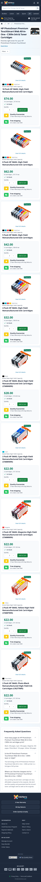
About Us (4, 824)
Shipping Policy (6, 833)
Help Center (26, 824)
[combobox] (20, 8)
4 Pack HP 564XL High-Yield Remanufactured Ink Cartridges (17, 309)
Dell (18, 14)
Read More (4, 46)
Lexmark (36, 14)
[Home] (2, 24)
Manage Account (7, 841)
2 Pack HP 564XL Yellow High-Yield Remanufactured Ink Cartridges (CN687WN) (18, 610)
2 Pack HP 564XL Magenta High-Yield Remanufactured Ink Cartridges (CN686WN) (19, 535)
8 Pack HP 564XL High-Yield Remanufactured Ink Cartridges (17, 163)
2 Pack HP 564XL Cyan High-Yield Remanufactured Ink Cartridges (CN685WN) (17, 459)
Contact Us (25, 833)
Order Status (6, 847)
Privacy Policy (14, 876)
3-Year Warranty (20, 802)
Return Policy (26, 827)
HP (30, 14)
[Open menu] (2, 3)
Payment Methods (7, 830)
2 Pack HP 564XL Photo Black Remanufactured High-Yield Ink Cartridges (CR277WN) (17, 686)
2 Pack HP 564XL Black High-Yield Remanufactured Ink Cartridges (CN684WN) (17, 383)
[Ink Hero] (9, 3)
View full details (20, 80)
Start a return (26, 830)
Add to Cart (23, 110)
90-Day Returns (21, 807)
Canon (12, 14)
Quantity (6, 107)
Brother (4, 14)
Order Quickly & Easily (20, 812)
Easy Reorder (6, 844)
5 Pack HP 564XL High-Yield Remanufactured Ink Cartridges (17, 236)
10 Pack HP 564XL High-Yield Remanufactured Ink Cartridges (17, 90)
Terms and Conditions (26, 876)
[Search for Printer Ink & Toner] (37, 8)
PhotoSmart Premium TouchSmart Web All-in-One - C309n (20, 24)
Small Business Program (9, 827)
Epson (24, 14)
